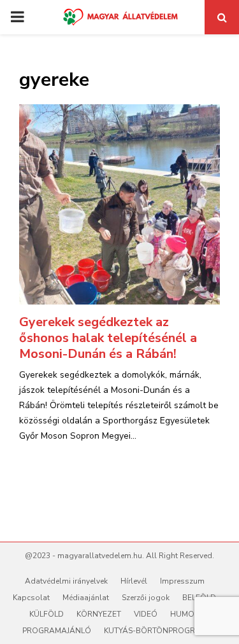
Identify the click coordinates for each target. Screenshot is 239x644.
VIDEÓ (145, 614)
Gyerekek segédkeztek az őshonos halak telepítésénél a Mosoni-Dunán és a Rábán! (108, 337)
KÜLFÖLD (46, 614)
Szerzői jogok (146, 598)
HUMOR (184, 614)
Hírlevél (133, 581)
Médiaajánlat (85, 598)
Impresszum (182, 581)
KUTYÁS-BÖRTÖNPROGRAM (155, 631)
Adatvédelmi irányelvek (66, 581)
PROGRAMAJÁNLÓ (56, 631)
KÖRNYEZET (98, 614)
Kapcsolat (31, 598)
